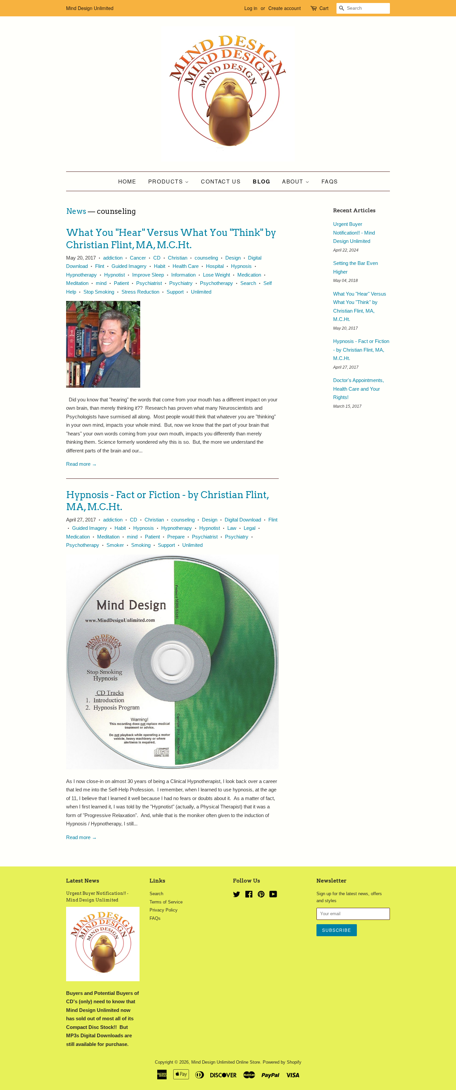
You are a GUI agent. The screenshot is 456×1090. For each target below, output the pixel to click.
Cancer (138, 258)
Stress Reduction (140, 292)
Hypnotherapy (81, 275)
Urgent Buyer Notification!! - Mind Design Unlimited (354, 232)
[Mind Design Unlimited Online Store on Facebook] (249, 895)
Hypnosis (241, 266)
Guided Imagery (129, 266)
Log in (250, 8)
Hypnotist (114, 275)
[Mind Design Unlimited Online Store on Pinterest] (261, 895)
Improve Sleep (148, 275)
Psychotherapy (216, 283)
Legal (249, 528)
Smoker (115, 545)
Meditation (77, 283)
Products (166, 181)
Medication (249, 275)
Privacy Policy (164, 910)
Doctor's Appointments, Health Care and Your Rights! (358, 388)
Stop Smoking (98, 292)
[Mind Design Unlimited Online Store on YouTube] (273, 895)
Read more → (81, 464)
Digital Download (243, 519)
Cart (323, 8)
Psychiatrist (149, 283)
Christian (177, 258)
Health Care (186, 266)
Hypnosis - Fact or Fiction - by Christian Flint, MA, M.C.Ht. (361, 349)
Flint (99, 266)
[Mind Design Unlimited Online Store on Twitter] (236, 895)
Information (183, 275)
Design (233, 258)
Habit (159, 266)
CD (157, 258)
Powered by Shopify (282, 1062)
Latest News (82, 880)
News (76, 211)
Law (231, 528)
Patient (121, 283)
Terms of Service (166, 901)
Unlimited (201, 292)
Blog (261, 181)
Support (175, 292)
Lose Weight (216, 275)
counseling (206, 258)
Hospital (215, 266)
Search (248, 283)
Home (127, 181)
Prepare (176, 536)
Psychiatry (181, 283)
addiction (113, 258)
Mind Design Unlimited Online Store (225, 1062)
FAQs (329, 181)
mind (101, 283)
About (293, 181)
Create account (284, 8)
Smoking (141, 545)
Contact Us (221, 181)
